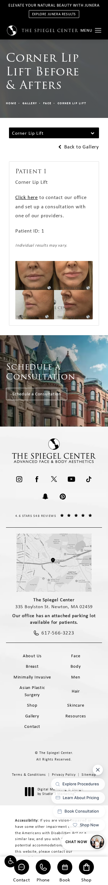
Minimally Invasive (32, 677)
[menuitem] (19, 479)
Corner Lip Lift (72, 103)
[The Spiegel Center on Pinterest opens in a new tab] (63, 496)
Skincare (75, 705)
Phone (43, 879)
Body (75, 666)
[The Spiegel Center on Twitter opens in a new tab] (54, 479)
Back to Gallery (81, 146)
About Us (32, 656)
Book (64, 879)
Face (47, 103)
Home (11, 103)
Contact (21, 879)
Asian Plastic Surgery (32, 691)
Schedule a (40, 372)
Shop (86, 879)
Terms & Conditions (29, 774)
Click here (26, 197)
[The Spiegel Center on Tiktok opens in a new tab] (89, 479)
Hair (76, 691)
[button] (10, 861)
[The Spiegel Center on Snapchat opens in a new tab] (45, 496)
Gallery (29, 103)
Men (75, 677)
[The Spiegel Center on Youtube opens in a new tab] (71, 479)
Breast (32, 666)
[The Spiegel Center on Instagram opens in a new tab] (19, 479)
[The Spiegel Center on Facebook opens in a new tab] (36, 479)
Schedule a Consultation (36, 394)
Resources (75, 716)
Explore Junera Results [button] (54, 14)
